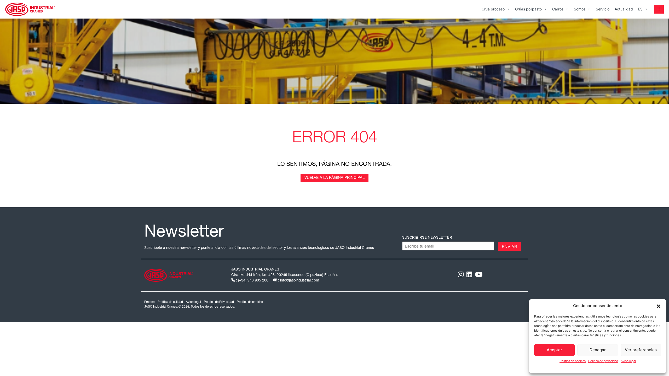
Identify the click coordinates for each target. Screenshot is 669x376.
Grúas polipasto (528, 9)
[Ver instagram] (461, 275)
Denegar (598, 349)
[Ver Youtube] (478, 275)
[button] (658, 305)
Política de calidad (170, 302)
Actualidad (624, 9)
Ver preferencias (641, 349)
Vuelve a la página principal (334, 178)
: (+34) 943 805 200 (252, 281)
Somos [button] (579, 9)
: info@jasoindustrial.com (298, 281)
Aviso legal (628, 361)
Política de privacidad (603, 361)
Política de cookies (573, 361)
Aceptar (554, 349)
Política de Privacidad (219, 302)
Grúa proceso (493, 9)
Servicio (602, 9)
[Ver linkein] (469, 275)
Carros (557, 9)
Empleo (149, 302)
